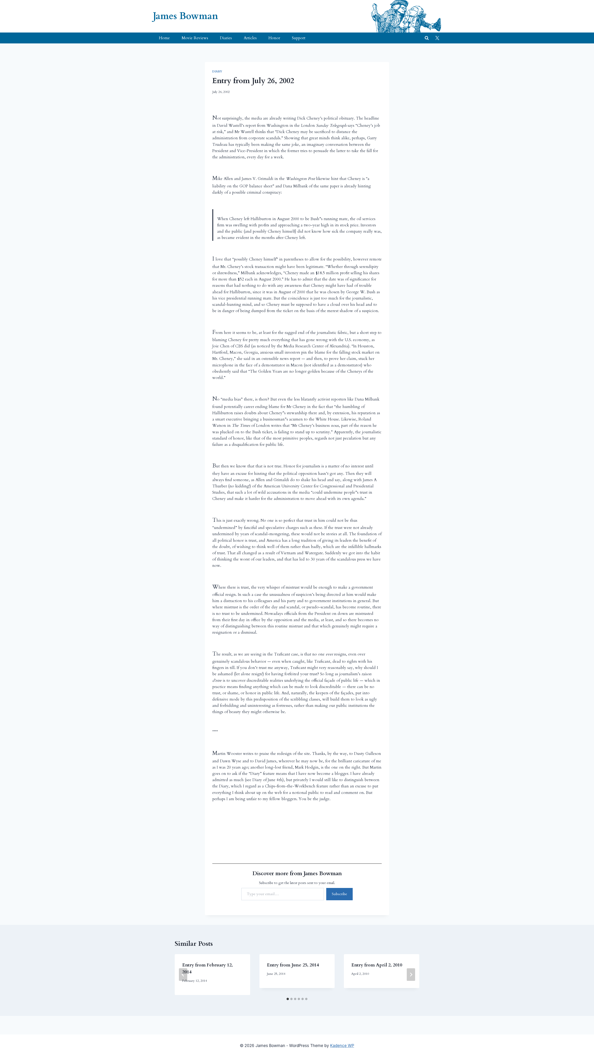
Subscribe (339, 894)
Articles (250, 38)
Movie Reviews (195, 38)
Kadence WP (342, 1045)
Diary (217, 71)
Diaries (226, 38)
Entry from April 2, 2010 (376, 965)
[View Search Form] (427, 38)
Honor (274, 38)
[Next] (411, 974)
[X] (437, 38)
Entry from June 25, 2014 (293, 965)
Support (298, 38)
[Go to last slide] (183, 974)
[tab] (288, 999)
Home (164, 38)
